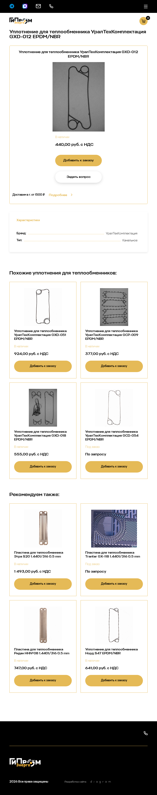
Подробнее (58, 195)
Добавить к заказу (78, 160)
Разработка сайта (75, 781)
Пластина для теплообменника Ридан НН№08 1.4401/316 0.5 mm (41, 651)
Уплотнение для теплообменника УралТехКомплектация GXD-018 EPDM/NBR (40, 435)
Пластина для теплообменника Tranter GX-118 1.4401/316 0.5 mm (112, 554)
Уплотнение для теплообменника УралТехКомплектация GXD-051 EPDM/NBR (40, 335)
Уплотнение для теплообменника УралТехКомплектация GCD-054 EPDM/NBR (111, 435)
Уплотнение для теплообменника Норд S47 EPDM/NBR (111, 651)
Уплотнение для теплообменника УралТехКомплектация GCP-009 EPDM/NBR (111, 335)
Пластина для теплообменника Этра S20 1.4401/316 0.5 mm (38, 554)
